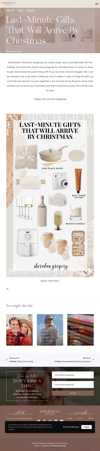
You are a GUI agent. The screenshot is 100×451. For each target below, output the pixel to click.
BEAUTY (10, 10)
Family (20, 10)
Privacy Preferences (71, 427)
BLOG (80, 418)
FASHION (30, 10)
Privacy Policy (61, 443)
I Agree (86, 427)
